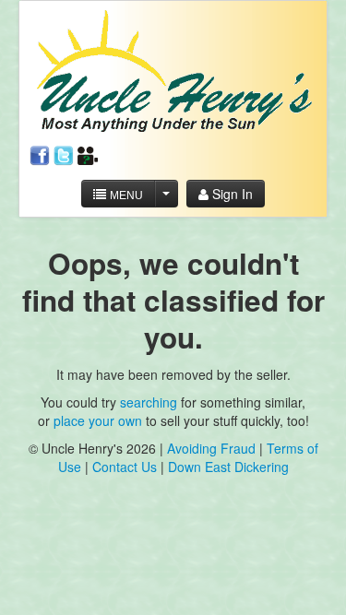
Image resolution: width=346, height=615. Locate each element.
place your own (98, 420)
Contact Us (126, 466)
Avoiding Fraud (211, 448)
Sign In (231, 193)
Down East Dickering (228, 466)
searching (148, 402)
